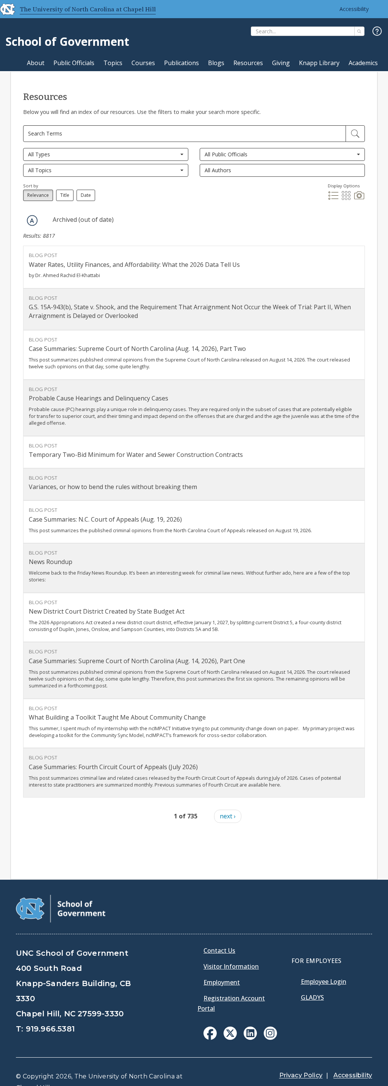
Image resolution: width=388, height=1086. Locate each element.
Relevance (38, 195)
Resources (248, 63)
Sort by (30, 186)
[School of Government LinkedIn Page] (250, 1037)
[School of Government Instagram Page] (270, 1037)
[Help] (377, 31)
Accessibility (354, 8)
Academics (363, 63)
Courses (143, 63)
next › (228, 816)
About (35, 63)
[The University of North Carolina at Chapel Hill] (4, 9)
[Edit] (355, 133)
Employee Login (323, 981)
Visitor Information (231, 966)
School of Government (67, 41)
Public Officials (73, 63)
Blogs (216, 63)
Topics (112, 63)
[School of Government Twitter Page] (230, 1037)
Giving (281, 63)
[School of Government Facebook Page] (210, 1037)
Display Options (344, 186)
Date (86, 195)
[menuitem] (210, 1033)
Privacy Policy (300, 1075)
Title (64, 195)
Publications (181, 63)
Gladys (312, 997)
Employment (221, 982)
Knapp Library (319, 63)
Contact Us (219, 950)
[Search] (359, 31)
